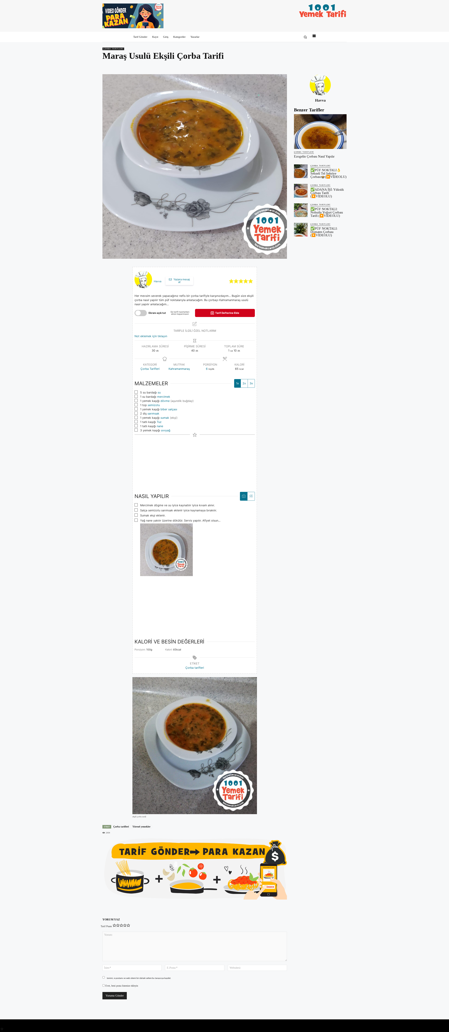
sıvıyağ (165, 430)
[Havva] (320, 84)
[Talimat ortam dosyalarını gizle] (251, 496)
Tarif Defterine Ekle (227, 312)
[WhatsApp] (335, 65)
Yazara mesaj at (181, 281)
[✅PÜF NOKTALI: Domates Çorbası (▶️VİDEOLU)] (301, 229)
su (159, 392)
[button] (305, 37)
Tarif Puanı (106, 926)
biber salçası (168, 409)
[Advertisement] (195, 461)
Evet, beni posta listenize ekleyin (121, 985)
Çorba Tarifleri (113, 49)
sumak (164, 417)
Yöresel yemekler (141, 826)
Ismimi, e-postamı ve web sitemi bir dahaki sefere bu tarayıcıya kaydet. (139, 978)
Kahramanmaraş (179, 368)
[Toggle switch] (141, 313)
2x (244, 383)
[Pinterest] (326, 65)
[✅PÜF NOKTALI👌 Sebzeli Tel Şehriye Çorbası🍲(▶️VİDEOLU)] (301, 171)
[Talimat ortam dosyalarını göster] (243, 496)
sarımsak (153, 413)
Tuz (159, 422)
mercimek (163, 396)
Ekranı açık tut (157, 312)
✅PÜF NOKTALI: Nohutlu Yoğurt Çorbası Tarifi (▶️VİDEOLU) (326, 212)
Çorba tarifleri (194, 667)
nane (160, 426)
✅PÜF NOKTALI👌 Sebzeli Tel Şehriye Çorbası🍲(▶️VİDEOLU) (328, 173)
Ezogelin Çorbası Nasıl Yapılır (314, 156)
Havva (157, 281)
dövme (165, 401)
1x (237, 383)
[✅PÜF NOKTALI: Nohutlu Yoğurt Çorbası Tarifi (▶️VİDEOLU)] (301, 210)
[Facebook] (318, 65)
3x (251, 383)
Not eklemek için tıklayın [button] (151, 336)
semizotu (154, 405)
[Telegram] (343, 65)
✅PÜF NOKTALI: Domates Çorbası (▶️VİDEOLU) (323, 232)
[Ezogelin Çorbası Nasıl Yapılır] (320, 131)
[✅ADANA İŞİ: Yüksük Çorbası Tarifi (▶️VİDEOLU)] (301, 191)
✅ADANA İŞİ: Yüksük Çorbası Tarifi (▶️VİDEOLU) (327, 193)
